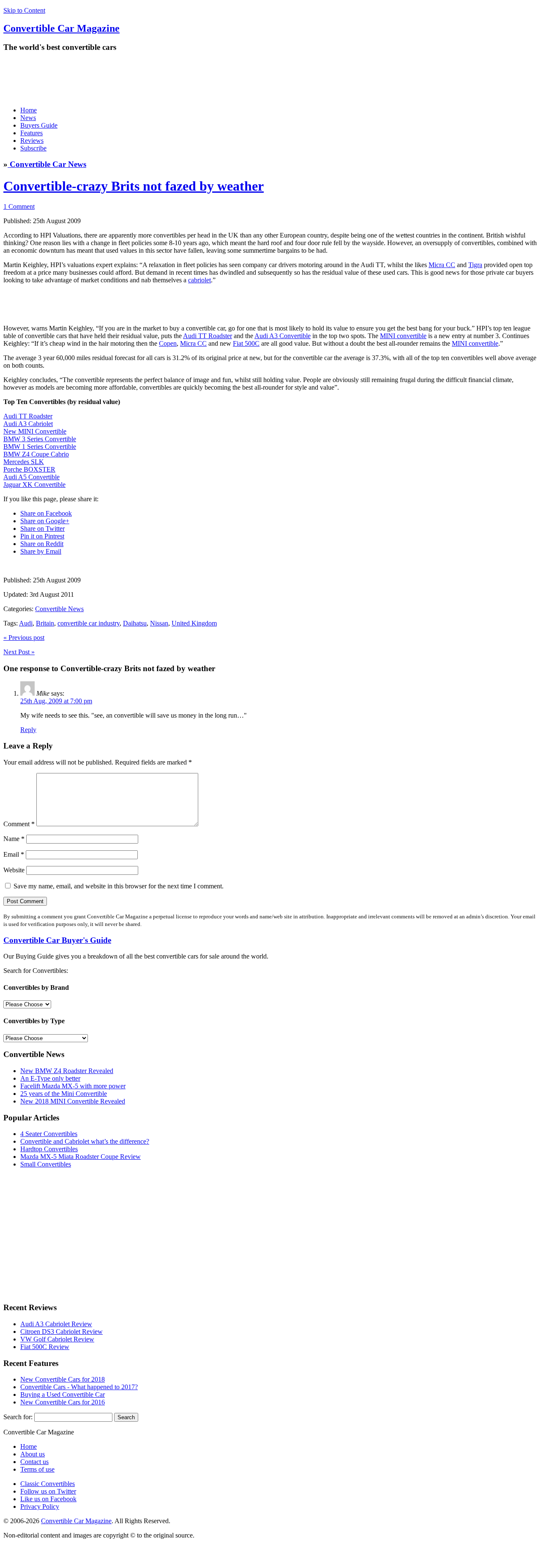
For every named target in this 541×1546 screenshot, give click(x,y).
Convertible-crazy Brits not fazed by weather (133, 186)
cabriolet (199, 280)
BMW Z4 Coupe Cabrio (36, 454)
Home (28, 110)
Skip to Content (24, 10)
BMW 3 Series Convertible (39, 438)
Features (31, 133)
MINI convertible (403, 335)
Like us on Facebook (48, 1498)
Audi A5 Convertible (31, 477)
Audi (26, 623)
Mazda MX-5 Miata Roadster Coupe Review (80, 1156)
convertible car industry (88, 623)
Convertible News (59, 608)
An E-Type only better (50, 1078)
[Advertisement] (157, 79)
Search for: (18, 1416)
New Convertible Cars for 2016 (62, 1402)
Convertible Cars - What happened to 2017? (79, 1386)
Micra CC (442, 264)
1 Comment (19, 206)
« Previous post (23, 637)
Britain (45, 623)
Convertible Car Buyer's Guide (57, 940)
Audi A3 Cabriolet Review (56, 1323)
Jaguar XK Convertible (34, 484)
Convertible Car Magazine (76, 1520)
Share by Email (40, 551)
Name (14, 838)
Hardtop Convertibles (49, 1149)
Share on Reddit (41, 543)
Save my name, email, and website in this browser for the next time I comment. (119, 886)
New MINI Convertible (34, 431)
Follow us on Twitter (48, 1491)
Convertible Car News (47, 164)
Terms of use (37, 1469)
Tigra (475, 264)
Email (13, 854)
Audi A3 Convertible (282, 335)
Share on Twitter (42, 528)
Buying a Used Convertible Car (62, 1394)
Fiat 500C (246, 343)
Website (14, 870)
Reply (28, 729)
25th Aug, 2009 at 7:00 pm (56, 701)
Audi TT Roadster (207, 335)
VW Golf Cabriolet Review (57, 1339)
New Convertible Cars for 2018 (62, 1379)
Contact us (34, 1461)
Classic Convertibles (47, 1483)
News (28, 117)
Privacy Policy (39, 1506)
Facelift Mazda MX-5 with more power (73, 1086)
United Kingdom (194, 623)
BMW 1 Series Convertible (39, 446)
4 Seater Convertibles (48, 1133)
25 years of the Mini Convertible (63, 1093)
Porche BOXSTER (29, 469)
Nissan (159, 623)
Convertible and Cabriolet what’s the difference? (84, 1141)
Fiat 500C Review (44, 1346)
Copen (168, 343)
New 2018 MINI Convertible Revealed (72, 1101)
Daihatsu (135, 623)
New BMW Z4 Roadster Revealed (66, 1070)
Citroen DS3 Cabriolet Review (61, 1331)
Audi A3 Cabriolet (28, 423)
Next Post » (19, 652)
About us (32, 1454)
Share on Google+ (44, 520)
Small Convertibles (45, 1164)
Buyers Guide (38, 125)
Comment (19, 824)
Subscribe (33, 148)
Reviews (32, 140)
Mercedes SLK (23, 461)
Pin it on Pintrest (42, 536)
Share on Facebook (46, 513)
